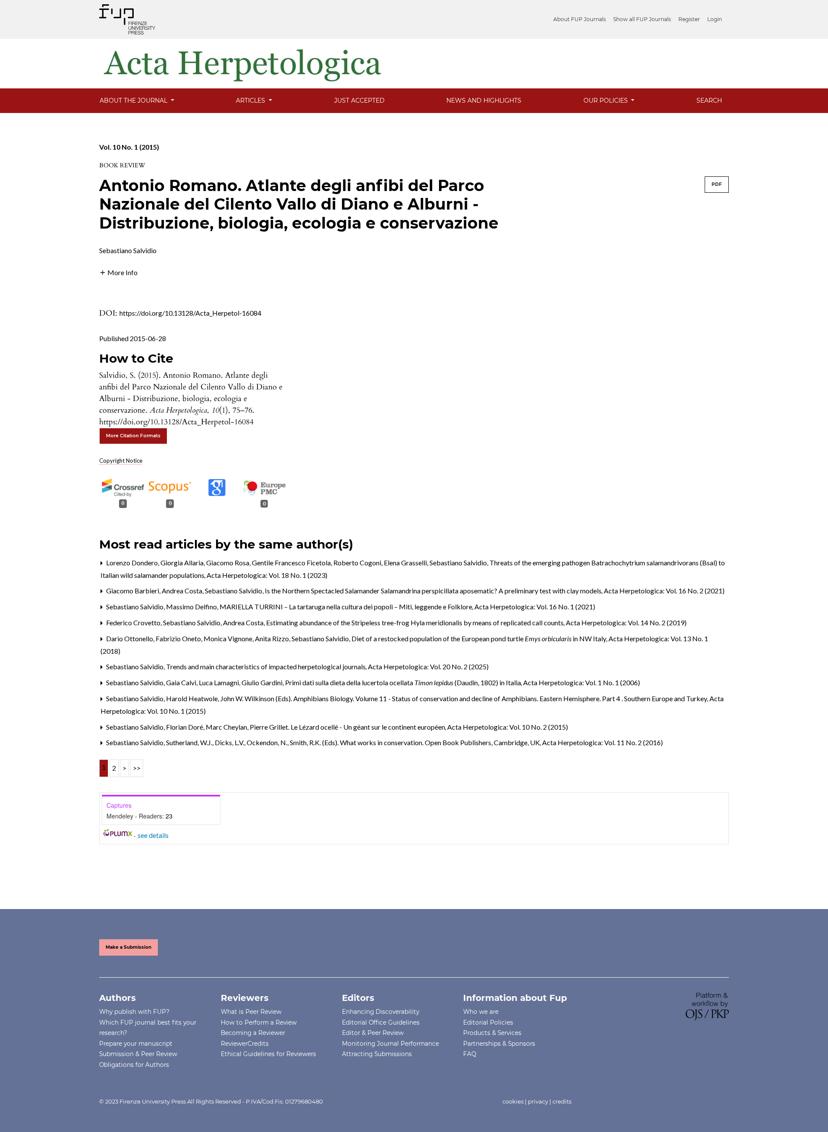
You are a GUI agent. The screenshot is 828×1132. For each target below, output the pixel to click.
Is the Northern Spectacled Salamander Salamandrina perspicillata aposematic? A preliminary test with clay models (434, 590)
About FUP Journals (579, 19)
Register (689, 19)
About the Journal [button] (134, 100)
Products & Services (492, 1032)
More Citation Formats (133, 436)
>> (137, 768)
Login (714, 19)
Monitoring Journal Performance (390, 1043)
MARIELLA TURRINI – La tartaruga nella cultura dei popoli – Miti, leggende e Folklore (347, 606)
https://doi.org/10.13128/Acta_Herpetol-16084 (190, 313)
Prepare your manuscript (135, 1043)
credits (561, 1101)
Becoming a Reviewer (253, 1032)
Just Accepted (359, 100)
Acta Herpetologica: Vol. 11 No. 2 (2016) (602, 742)
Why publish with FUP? (134, 1011)
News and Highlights (483, 100)
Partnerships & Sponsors (499, 1043)
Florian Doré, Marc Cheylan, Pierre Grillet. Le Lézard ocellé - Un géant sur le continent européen (306, 727)
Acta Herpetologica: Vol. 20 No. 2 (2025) (428, 666)
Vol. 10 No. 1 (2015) (129, 147)
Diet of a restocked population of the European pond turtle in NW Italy (479, 638)
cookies (513, 1101)
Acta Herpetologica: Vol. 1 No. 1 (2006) (581, 682)
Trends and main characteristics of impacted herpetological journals (266, 666)
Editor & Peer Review (373, 1032)
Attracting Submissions (377, 1053)
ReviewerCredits (245, 1043)
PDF (717, 184)
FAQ (469, 1053)
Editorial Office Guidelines (381, 1022)
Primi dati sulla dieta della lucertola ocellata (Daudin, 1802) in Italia (403, 682)
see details (153, 835)
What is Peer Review (251, 1011)
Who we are (481, 1011)
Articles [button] (251, 100)
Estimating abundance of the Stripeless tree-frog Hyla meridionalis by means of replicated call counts (415, 622)
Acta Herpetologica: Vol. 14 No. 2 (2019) (626, 622)
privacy (538, 1101)
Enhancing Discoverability (380, 1011)
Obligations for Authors (134, 1064)
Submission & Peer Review (138, 1053)
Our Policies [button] (606, 100)
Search (709, 100)
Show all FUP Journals (642, 19)
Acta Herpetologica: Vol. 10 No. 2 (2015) (507, 727)
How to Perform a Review (259, 1022)
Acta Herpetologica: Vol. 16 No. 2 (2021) (664, 590)
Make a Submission (128, 947)
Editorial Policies (488, 1022)
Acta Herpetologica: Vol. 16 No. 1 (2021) (534, 606)
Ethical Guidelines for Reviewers (268, 1053)
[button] (118, 271)
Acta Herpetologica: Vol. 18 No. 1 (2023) (267, 575)
